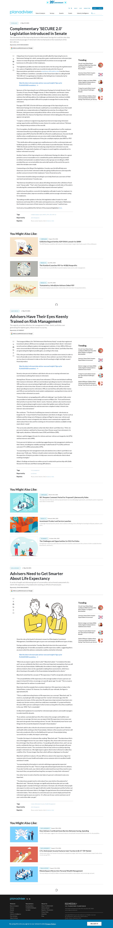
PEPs (48, 214)
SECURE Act (53, 214)
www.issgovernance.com (71, 910)
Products (43, 262)
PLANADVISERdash (31, 908)
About (75, 8)
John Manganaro (23, 44)
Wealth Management (50, 804)
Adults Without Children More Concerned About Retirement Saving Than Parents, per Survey (87, 97)
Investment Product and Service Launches (55, 521)
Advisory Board (45, 908)
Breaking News (30, 906)
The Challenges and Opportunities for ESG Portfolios (59, 541)
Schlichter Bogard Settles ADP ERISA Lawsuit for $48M (60, 242)
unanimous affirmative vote (50, 71)
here (60, 208)
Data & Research (15, 568)
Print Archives (13, 916)
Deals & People (44, 868)
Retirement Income (40, 804)
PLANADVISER (72, 906)
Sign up (100, 8)
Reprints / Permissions (47, 910)
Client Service (14, 311)
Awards (61, 13)
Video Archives (14, 918)
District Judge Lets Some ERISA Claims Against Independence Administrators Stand (87, 82)
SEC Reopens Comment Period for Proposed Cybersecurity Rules (64, 497)
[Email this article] (13, 56)
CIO (66, 906)
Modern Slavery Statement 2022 (73, 918)
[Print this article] (13, 70)
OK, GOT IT (94, 924)
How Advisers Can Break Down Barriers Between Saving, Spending (64, 831)
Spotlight (28, 910)
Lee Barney (20, 330)
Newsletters (87, 8)
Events (70, 13)
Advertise (44, 914)
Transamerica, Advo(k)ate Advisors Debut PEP (57, 285)
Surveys (52, 13)
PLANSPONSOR (81, 906)
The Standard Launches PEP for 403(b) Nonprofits (58, 265)
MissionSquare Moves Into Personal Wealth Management (61, 871)
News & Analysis (40, 13)
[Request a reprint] (13, 67)
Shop (80, 8)
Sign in (94, 8)
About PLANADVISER (47, 906)
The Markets (44, 538)
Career (32, 804)
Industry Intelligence (83, 13)
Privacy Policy (50, 924)
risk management (35, 470)
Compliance (14, 23)
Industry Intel (50, 221)
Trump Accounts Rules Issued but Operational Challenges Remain (86, 89)
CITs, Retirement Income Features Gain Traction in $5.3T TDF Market (65, 851)
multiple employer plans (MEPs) (38, 214)
